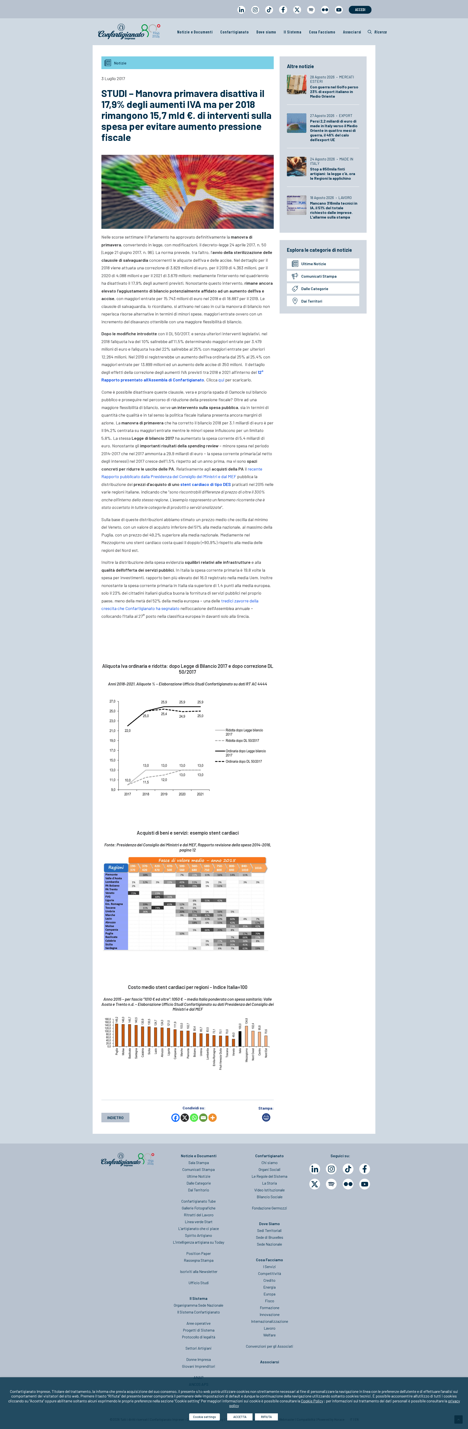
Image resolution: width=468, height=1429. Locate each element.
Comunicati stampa (319, 276)
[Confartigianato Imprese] (129, 31)
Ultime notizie (313, 263)
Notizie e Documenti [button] (195, 31)
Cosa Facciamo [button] (322, 31)
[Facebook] (175, 1118)
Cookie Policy (312, 1400)
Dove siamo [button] (266, 31)
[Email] (203, 1118)
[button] (377, 31)
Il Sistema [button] (293, 31)
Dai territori (311, 301)
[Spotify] (331, 1184)
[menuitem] (241, 14)
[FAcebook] (364, 1169)
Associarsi (352, 31)
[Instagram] (331, 1169)
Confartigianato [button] (234, 31)
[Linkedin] (314, 1169)
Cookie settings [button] (204, 1417)
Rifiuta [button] (266, 1417)
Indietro (115, 1117)
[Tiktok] (348, 1169)
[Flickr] (348, 1184)
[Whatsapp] (194, 1118)
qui (221, 379)
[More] (212, 1118)
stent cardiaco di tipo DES (205, 484)
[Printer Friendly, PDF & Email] (266, 1120)
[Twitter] (314, 1184)
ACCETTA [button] (239, 1417)
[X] (185, 1118)
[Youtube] (364, 1184)
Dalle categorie (314, 288)
